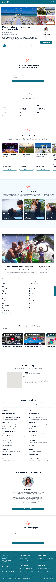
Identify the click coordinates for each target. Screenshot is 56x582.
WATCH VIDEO (13, 349)
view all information (8, 313)
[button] (49, 174)
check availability (28, 508)
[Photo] (19, 16)
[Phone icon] (49, 1)
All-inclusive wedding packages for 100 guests (45, 571)
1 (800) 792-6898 (6, 566)
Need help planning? (46, 42)
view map (36, 385)
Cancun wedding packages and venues (25, 558)
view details (18, 217)
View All (50, 23)
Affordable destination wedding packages (26, 570)
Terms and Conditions (45, 578)
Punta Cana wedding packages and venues (26, 560)
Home (3, 5)
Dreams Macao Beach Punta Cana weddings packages (46, 558)
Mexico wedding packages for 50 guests (44, 568)
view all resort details (8, 116)
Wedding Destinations (8, 5)
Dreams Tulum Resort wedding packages (44, 560)
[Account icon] (53, 1)
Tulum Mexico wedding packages (24, 561)
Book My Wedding (54, 291)
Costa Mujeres (19, 5)
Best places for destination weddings (43, 570)
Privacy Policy (52, 578)
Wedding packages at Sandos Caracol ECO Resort (45, 561)
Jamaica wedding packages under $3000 (26, 566)
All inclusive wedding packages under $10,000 (26, 571)
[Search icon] (51, 1)
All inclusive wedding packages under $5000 (26, 568)
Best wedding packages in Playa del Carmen (44, 566)
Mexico (14, 5)
